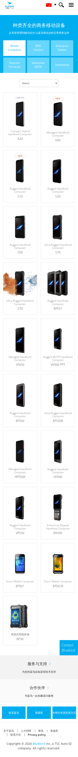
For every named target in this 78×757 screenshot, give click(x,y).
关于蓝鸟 (8, 731)
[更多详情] (20, 119)
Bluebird (39, 744)
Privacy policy (37, 735)
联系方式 (15, 735)
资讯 (40, 731)
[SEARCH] (61, 5)
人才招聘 (26, 731)
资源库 (54, 731)
